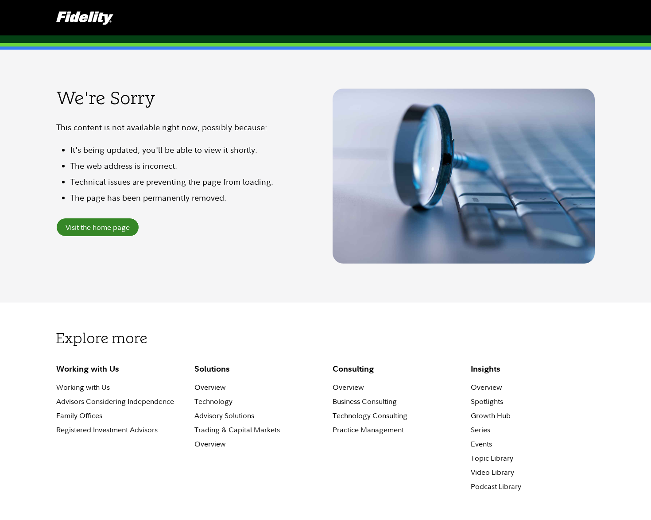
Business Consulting (365, 401)
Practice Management (368, 430)
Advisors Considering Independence (115, 401)
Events (481, 444)
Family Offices (79, 415)
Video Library (492, 472)
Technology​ (213, 401)
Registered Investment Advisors (107, 430)
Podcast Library (496, 486)
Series (480, 430)
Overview (210, 387)
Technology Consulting (370, 415)
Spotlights (487, 401)
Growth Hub (491, 415)
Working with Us (83, 387)
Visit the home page (98, 227)
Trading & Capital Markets (237, 430)
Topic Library (492, 458)
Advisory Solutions (224, 415)
